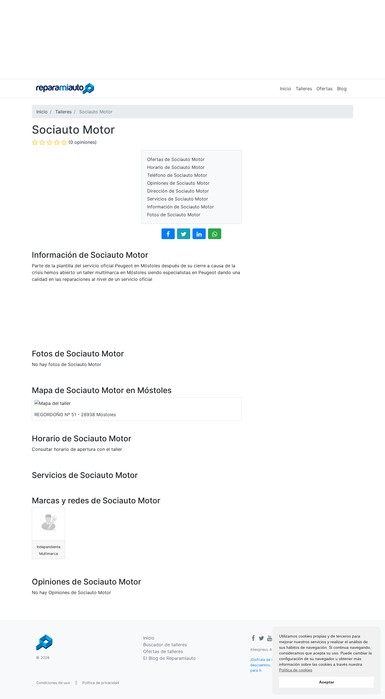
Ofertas (325, 88)
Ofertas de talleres (163, 651)
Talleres (304, 88)
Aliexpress (259, 649)
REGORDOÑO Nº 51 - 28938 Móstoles (75, 414)
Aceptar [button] (326, 682)
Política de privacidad (100, 683)
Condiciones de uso (53, 683)
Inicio (285, 88)
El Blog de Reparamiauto (169, 658)
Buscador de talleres (165, 644)
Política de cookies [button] (295, 670)
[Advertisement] (192, 39)
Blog (342, 88)
